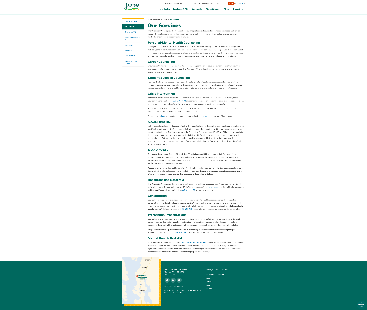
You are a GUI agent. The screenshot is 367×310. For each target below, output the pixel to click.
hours (163, 116)
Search (240, 3)
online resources (214, 187)
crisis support (205, 116)
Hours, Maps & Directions (215, 275)
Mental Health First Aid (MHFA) (194, 242)
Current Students (194, 3)
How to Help (129, 45)
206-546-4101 (169, 274)
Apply (231, 3)
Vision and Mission (180, 293)
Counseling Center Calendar (131, 62)
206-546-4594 (179, 101)
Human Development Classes (132, 38)
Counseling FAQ (130, 32)
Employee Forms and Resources (217, 270)
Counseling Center (131, 21)
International (208, 3)
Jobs (208, 278)
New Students (179, 3)
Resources (128, 50)
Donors (209, 288)
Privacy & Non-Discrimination (174, 290)
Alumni (209, 285)
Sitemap (209, 281)
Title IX (189, 290)
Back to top (361, 306)
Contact (218, 3)
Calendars (169, 3)
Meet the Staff (130, 56)
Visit (224, 3)
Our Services (129, 27)
